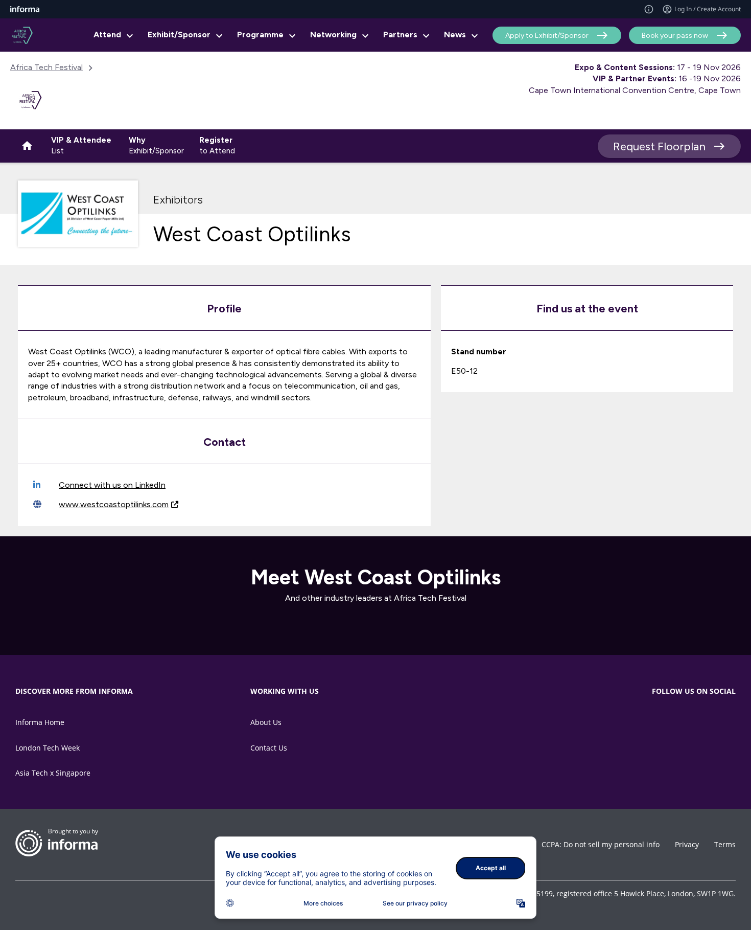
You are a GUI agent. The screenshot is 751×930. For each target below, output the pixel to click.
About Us (265, 722)
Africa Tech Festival (46, 67)
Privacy (687, 844)
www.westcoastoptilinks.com (114, 504)
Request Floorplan (659, 146)
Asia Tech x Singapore (52, 773)
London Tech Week (47, 748)
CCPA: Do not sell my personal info (601, 844)
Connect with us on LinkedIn (112, 485)
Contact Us (268, 748)
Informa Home (39, 722)
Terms (725, 844)
